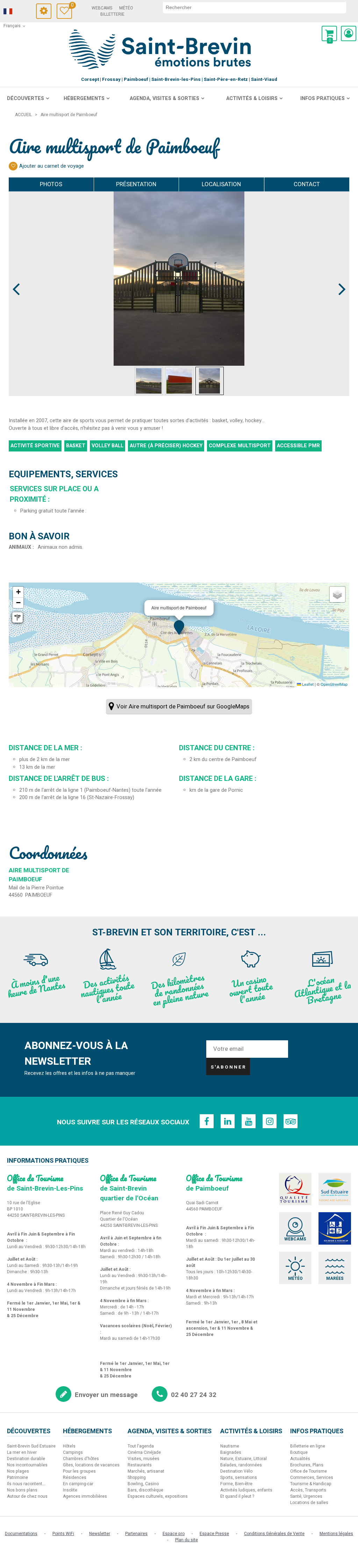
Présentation (136, 184)
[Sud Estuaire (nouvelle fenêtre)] (334, 1189)
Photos (51, 184)
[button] (329, 33)
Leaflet (307, 684)
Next (339, 276)
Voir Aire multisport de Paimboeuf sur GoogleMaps (182, 706)
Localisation (221, 184)
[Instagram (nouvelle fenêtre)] (270, 1121)
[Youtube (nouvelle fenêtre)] (249, 1121)
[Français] (17, 11)
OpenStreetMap (334, 684)
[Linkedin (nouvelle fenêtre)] (228, 1121)
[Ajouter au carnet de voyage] (13, 166)
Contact (307, 184)
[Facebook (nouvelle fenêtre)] (207, 1121)
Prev (16, 276)
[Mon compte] (349, 33)
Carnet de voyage (71, 6)
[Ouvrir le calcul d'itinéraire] (17, 617)
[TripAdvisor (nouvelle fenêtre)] (291, 1121)
